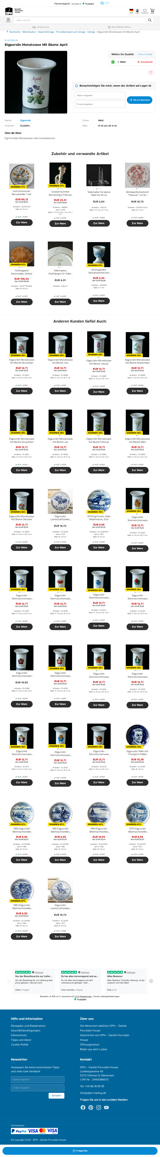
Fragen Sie (82, 1151)
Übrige (91, 32)
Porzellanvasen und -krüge (70, 32)
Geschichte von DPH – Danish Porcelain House (104, 1037)
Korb (152, 13)
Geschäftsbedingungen (25, 1030)
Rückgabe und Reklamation (28, 1026)
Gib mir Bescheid (141, 100)
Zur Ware (21, 222)
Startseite (14, 32)
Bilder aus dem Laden (93, 1049)
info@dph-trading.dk (93, 1093)
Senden (56, 1095)
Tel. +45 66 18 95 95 (92, 1086)
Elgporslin (25, 120)
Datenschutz (19, 1035)
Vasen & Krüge (46, 32)
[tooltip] (21, 193)
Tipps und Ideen (21, 1040)
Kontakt (86, 1059)
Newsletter (19, 1059)
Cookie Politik (19, 1044)
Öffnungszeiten (89, 1044)
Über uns (87, 1018)
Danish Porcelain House (18, 10)
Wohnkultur (29, 32)
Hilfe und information (27, 1018)
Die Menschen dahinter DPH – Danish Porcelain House (103, 1028)
